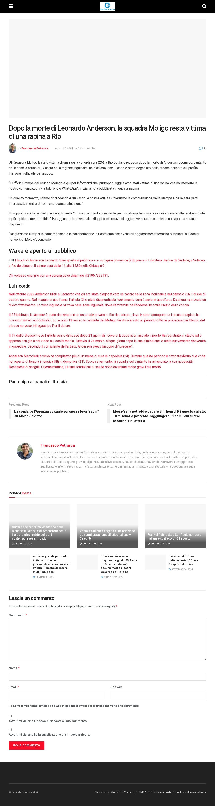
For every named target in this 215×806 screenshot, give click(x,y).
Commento (18, 615)
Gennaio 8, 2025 (44, 577)
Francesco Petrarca (34, 148)
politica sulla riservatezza (191, 792)
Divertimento (86, 148)
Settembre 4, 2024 (182, 569)
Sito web (116, 687)
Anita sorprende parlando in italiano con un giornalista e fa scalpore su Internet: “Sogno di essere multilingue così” (51, 564)
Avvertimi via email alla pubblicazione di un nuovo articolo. (49, 734)
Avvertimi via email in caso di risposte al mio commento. (48, 721)
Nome (14, 668)
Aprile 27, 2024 (64, 148)
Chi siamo (101, 792)
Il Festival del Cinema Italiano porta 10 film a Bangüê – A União (183, 560)
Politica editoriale (161, 792)
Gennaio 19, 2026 (92, 543)
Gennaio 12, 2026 (160, 543)
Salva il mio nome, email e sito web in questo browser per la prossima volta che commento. (76, 705)
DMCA (142, 792)
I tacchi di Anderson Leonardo (37, 260)
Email (14, 687)
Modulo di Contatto (122, 792)
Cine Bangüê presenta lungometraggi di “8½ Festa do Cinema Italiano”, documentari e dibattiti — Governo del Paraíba (119, 564)
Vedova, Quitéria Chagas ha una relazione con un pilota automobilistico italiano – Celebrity (107, 534)
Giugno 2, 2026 (23, 543)
